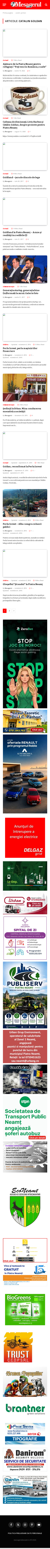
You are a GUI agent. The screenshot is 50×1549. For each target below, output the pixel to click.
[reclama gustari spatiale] (25, 1093)
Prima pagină (8, 13)
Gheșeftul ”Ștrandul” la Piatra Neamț (23, 584)
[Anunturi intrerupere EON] (25, 838)
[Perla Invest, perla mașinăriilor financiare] (25, 327)
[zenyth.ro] (25, 1309)
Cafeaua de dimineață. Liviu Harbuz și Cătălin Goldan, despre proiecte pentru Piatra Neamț (24, 125)
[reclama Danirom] (25, 1471)
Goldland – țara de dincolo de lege (21, 177)
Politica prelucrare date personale (25, 1533)
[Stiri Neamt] (26, 4)
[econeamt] (25, 1236)
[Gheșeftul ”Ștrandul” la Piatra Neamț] (25, 563)
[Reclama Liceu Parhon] (25, 732)
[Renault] (25, 813)
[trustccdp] (18, 1362)
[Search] (45, 5)
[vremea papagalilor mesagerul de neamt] (25, 1382)
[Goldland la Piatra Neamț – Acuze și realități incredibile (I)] (25, 211)
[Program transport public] (25, 890)
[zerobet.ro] (25, 708)
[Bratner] (25, 1418)
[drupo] (25, 1262)
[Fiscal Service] (25, 1433)
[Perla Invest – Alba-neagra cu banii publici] (25, 503)
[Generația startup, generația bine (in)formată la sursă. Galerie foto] (25, 269)
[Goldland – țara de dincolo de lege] (25, 156)
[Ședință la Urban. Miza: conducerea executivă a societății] (25, 387)
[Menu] (4, 5)
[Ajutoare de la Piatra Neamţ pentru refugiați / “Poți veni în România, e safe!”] (25, 43)
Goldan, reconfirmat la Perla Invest (22, 466)
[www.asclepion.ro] (25, 959)
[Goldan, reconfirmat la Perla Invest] (25, 445)
